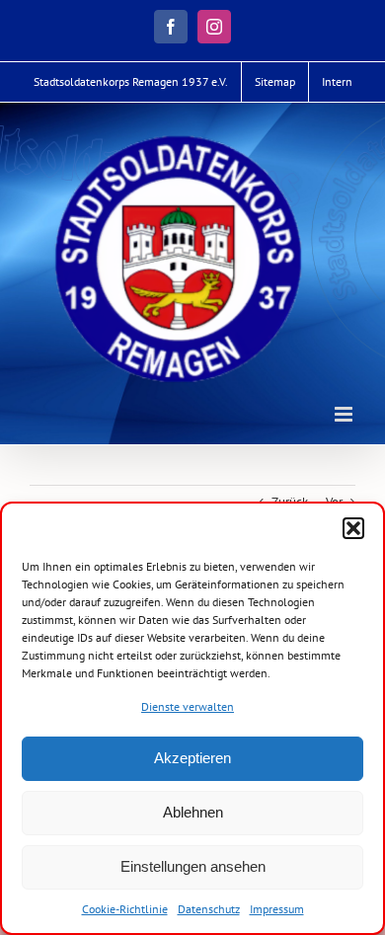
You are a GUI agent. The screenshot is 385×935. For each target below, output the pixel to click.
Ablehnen (193, 812)
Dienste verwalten (187, 706)
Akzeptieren (192, 757)
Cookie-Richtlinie (125, 908)
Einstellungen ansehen (193, 866)
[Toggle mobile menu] (345, 414)
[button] (353, 528)
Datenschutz (209, 908)
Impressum (277, 908)
